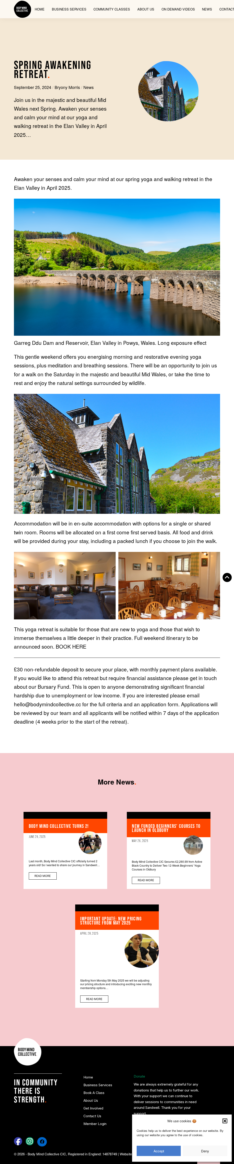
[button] (225, 1121)
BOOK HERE (71, 646)
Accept (159, 1150)
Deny (205, 1150)
